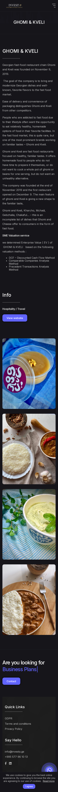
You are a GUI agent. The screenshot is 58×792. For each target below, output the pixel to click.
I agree (29, 786)
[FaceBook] (6, 763)
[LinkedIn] (10, 763)
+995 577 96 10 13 (16, 756)
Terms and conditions (18, 723)
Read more (49, 781)
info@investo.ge (14, 751)
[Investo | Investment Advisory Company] (14, 5)
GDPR (8, 718)
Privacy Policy (13, 728)
